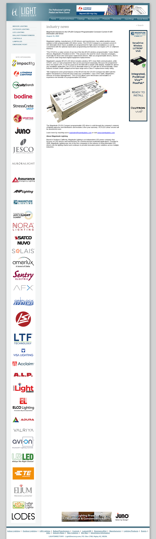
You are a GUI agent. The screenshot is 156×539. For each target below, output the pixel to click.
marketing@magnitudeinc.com (80, 133)
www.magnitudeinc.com (106, 133)
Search (141, 25)
